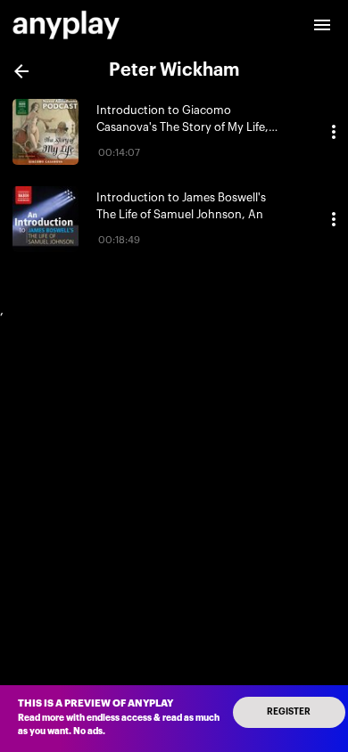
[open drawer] (322, 25)
